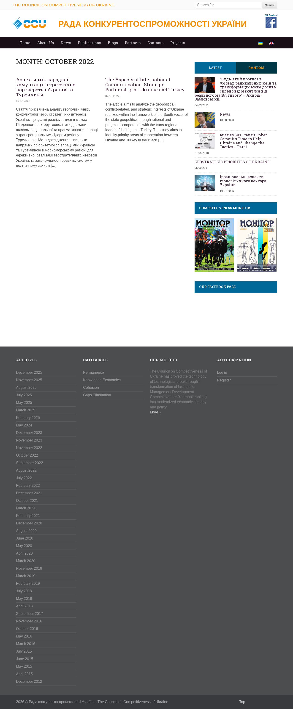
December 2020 (29, 523)
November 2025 (29, 380)
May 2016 (24, 636)
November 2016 (29, 621)
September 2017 (29, 614)
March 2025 (25, 410)
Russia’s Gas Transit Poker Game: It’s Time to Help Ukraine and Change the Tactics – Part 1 (243, 141)
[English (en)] (271, 42)
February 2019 (28, 583)
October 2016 (27, 629)
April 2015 (24, 674)
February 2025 (28, 418)
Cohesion (91, 387)
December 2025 (29, 372)
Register (224, 380)
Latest (215, 68)
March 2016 (25, 644)
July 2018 (24, 591)
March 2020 (25, 561)
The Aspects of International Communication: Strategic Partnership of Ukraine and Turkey (145, 85)
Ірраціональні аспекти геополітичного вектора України (243, 181)
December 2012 (29, 681)
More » (155, 412)
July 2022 (24, 478)
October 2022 (27, 455)
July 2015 (24, 651)
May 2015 (24, 666)
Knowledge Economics (102, 380)
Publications (89, 42)
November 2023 (29, 440)
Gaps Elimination (97, 395)
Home (24, 42)
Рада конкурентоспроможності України (152, 24)
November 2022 (29, 448)
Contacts (155, 42)
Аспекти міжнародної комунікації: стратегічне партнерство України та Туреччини (45, 87)
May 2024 (24, 425)
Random (256, 68)
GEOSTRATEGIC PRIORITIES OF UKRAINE (232, 162)
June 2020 (24, 538)
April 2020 (24, 553)
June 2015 (24, 659)
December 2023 (29, 433)
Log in (222, 372)
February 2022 (28, 485)
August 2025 (26, 387)
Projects (177, 42)
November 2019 (29, 568)
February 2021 (28, 516)
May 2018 (24, 599)
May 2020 (24, 546)
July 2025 (24, 395)
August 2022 (26, 470)
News (66, 42)
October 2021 (27, 501)
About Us (45, 42)
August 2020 (26, 531)
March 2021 (25, 508)
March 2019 (25, 576)
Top (242, 702)
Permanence (93, 372)
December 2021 (29, 493)
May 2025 (24, 403)
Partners (133, 42)
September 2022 (29, 463)
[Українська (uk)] (260, 42)
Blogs (113, 42)
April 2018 (24, 606)
